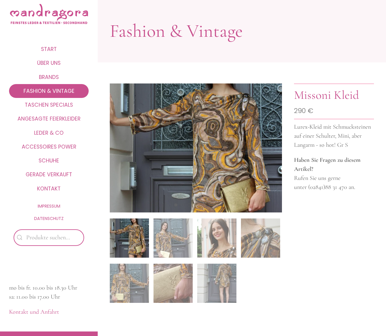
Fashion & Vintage (49, 91)
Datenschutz (49, 218)
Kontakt (49, 188)
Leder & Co (49, 133)
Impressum (49, 206)
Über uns (49, 63)
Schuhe (49, 160)
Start (49, 49)
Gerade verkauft (49, 174)
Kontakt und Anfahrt (34, 312)
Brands (49, 77)
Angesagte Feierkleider (49, 118)
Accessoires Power (49, 146)
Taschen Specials (49, 104)
